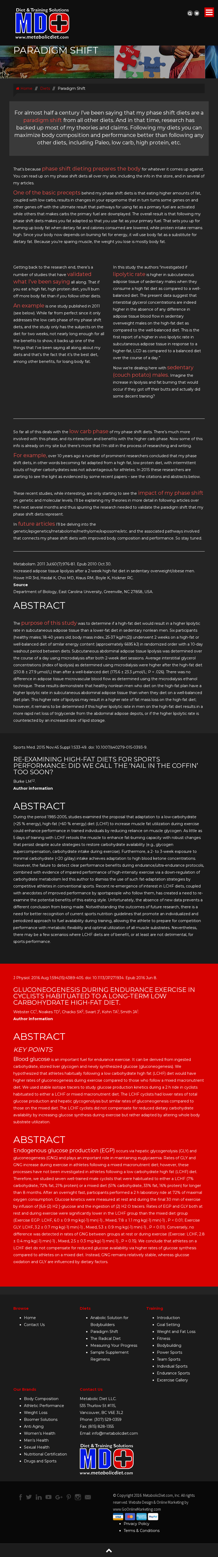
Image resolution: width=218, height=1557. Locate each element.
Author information (33, 1018)
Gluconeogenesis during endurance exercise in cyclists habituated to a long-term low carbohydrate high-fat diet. (104, 996)
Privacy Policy (136, 1523)
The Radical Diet (105, 1338)
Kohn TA (110, 1011)
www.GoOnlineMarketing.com (137, 1509)
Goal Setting (168, 1324)
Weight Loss (35, 1412)
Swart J (92, 1011)
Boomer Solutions (40, 1419)
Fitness (163, 1338)
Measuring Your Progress (113, 1345)
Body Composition (41, 1398)
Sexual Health (36, 1447)
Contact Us (34, 1324)
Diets (45, 88)
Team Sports (168, 1359)
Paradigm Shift (104, 1331)
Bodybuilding (169, 1345)
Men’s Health (36, 1440)
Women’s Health (39, 1433)
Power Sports (169, 1352)
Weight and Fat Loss (176, 1331)
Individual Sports (172, 1366)
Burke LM (22, 781)
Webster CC (25, 1011)
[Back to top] (109, 1550)
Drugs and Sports (40, 1461)
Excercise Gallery (172, 1380)
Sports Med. (24, 747)
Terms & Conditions (142, 1530)
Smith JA (129, 1011)
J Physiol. (21, 977)
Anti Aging (34, 1426)
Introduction (168, 1317)
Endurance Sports (173, 1373)
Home (25, 88)
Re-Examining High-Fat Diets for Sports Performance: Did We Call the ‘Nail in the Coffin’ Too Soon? (105, 765)
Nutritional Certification (45, 1454)
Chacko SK (72, 1011)
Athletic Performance (44, 1405)
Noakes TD (49, 1011)
